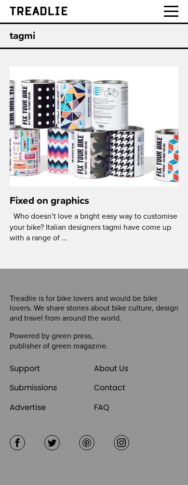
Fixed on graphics (49, 201)
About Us (111, 368)
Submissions (33, 387)
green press (71, 336)
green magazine (79, 346)
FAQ (101, 407)
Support (25, 368)
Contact (109, 387)
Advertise (28, 407)
